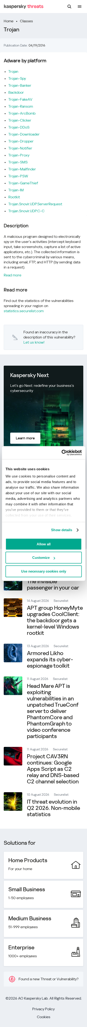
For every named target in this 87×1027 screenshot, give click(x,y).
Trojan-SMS (18, 162)
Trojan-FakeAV (20, 99)
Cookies (43, 1017)
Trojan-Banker (19, 85)
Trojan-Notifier (20, 148)
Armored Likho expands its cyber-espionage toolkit (50, 659)
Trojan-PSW (18, 176)
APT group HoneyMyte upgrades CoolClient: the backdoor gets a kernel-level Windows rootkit (55, 620)
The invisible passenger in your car (53, 584)
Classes (26, 21)
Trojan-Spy (17, 78)
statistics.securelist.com (24, 311)
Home (8, 21)
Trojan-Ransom (20, 106)
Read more (12, 275)
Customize (41, 558)
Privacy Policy (43, 1009)
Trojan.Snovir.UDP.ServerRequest (35, 204)
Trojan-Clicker (19, 120)
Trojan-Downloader (24, 134)
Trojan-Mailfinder (22, 169)
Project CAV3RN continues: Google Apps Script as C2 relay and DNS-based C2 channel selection (53, 769)
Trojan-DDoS (18, 127)
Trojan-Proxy (18, 155)
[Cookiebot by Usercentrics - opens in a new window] (62, 453)
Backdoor (16, 92)
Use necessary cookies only (43, 571)
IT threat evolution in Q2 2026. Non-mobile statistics (53, 808)
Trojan (13, 71)
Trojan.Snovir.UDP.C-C (26, 211)
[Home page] (24, 7)
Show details (61, 530)
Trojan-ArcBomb (21, 113)
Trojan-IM (16, 190)
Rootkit (14, 197)
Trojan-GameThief (23, 183)
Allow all (44, 544)
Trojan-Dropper (21, 141)
